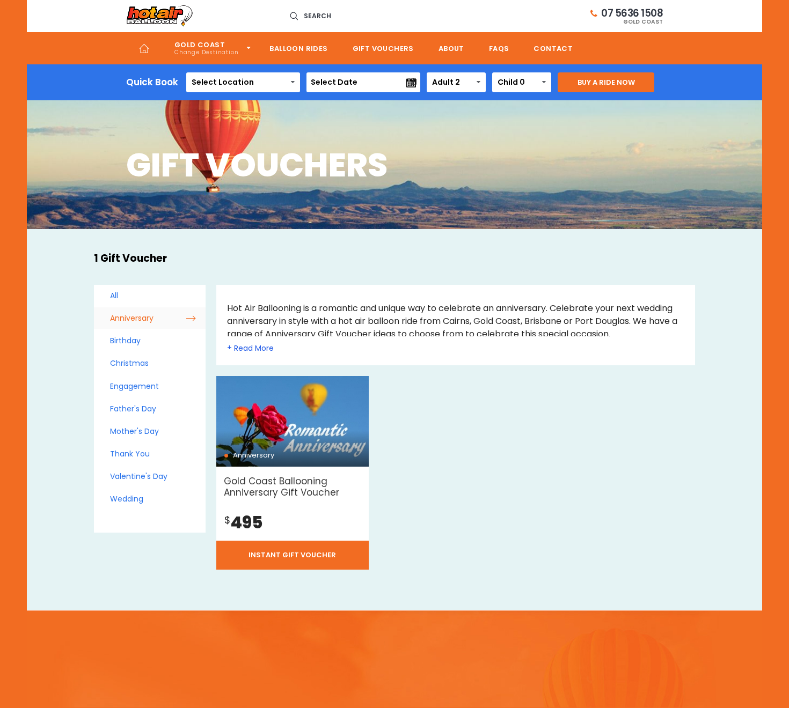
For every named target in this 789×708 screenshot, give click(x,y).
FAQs (499, 48)
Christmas (129, 363)
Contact (553, 48)
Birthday (125, 340)
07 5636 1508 (632, 16)
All (114, 295)
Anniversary (132, 318)
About (451, 48)
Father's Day (133, 408)
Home (144, 48)
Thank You (130, 453)
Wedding (126, 498)
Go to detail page (292, 473)
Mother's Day (134, 431)
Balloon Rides (298, 48)
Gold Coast (199, 45)
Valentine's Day (138, 476)
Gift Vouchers (383, 48)
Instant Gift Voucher (292, 555)
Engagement (134, 386)
